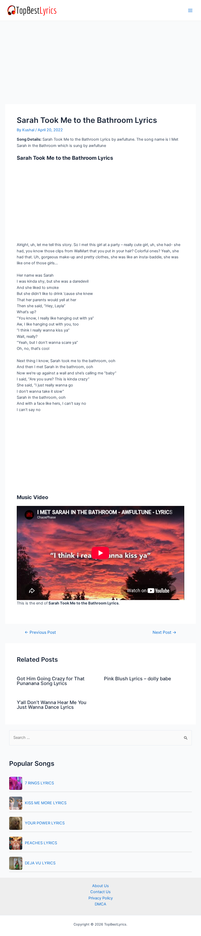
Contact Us (100, 891)
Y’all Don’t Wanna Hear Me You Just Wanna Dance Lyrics (51, 704)
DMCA (100, 904)
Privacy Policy (100, 898)
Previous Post (40, 632)
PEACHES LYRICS (41, 843)
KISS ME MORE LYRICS (45, 803)
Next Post (164, 632)
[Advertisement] (100, 65)
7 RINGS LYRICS (39, 783)
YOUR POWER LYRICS (45, 823)
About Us (100, 885)
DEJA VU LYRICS (40, 863)
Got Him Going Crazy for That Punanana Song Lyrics (51, 681)
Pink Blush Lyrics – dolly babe (137, 678)
